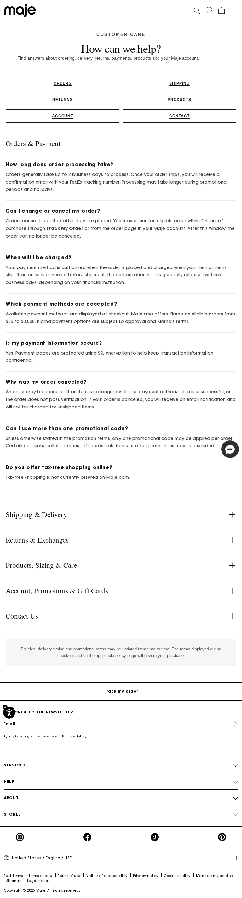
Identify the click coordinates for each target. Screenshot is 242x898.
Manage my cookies (215, 876)
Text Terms (13, 876)
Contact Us (22, 615)
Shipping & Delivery (36, 514)
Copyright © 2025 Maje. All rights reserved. (42, 891)
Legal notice (38, 881)
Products (180, 99)
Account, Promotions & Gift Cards (57, 590)
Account (62, 116)
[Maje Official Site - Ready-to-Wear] (20, 10)
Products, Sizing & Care (41, 565)
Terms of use (69, 876)
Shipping (179, 83)
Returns (62, 99)
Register (233, 723)
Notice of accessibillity (107, 876)
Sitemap (13, 881)
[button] (209, 10)
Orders (63, 83)
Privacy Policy (74, 736)
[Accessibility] (9, 713)
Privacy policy (145, 876)
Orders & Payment (33, 143)
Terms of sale (40, 876)
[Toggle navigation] (233, 11)
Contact (179, 116)
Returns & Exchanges (37, 539)
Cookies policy (177, 876)
